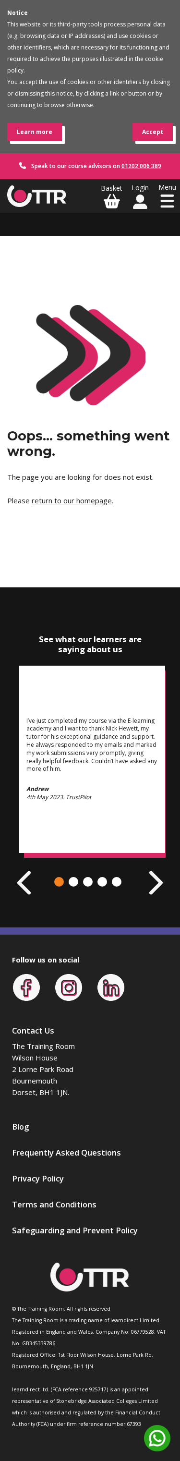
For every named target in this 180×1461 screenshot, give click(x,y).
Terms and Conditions (54, 1204)
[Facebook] (26, 986)
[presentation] (25, 883)
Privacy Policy (38, 1178)
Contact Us (33, 1030)
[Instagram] (68, 986)
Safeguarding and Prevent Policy (75, 1230)
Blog (20, 1126)
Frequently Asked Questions (66, 1152)
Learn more (34, 132)
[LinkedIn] (110, 986)
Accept (152, 132)
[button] (59, 882)
